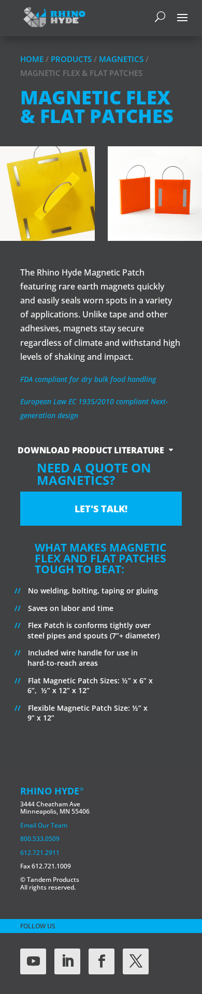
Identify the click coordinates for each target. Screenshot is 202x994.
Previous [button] (5, 202)
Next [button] (196, 202)
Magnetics (121, 59)
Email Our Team (43, 825)
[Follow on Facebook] (101, 961)
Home (32, 59)
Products (71, 59)
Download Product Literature (91, 450)
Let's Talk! (101, 508)
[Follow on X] (136, 961)
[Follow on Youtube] (33, 961)
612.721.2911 (40, 852)
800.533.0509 (40, 838)
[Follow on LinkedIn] (67, 961)
